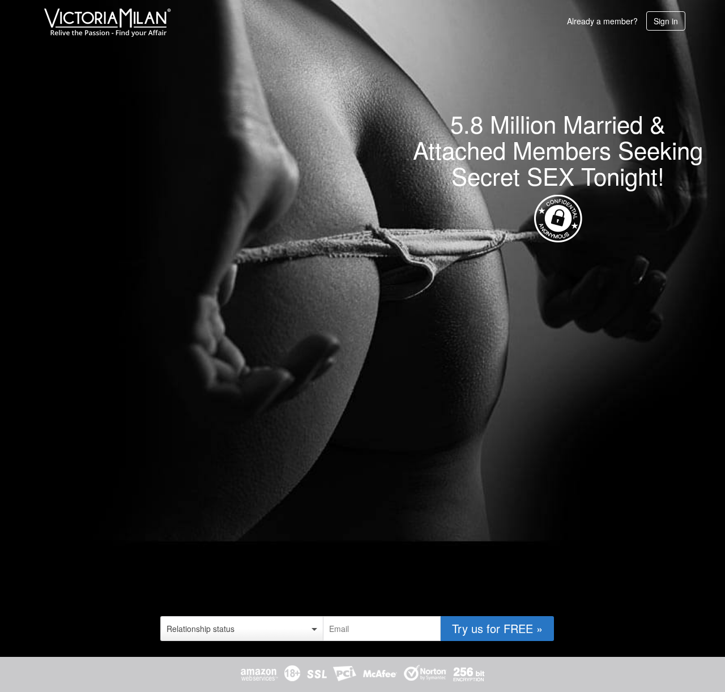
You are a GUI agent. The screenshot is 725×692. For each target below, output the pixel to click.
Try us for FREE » (497, 628)
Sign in (666, 21)
